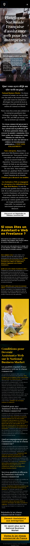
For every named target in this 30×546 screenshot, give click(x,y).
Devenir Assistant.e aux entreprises (15, 519)
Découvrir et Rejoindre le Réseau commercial (15, 214)
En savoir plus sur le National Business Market (15, 528)
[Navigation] (27, 4)
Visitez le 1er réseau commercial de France (15, 536)
